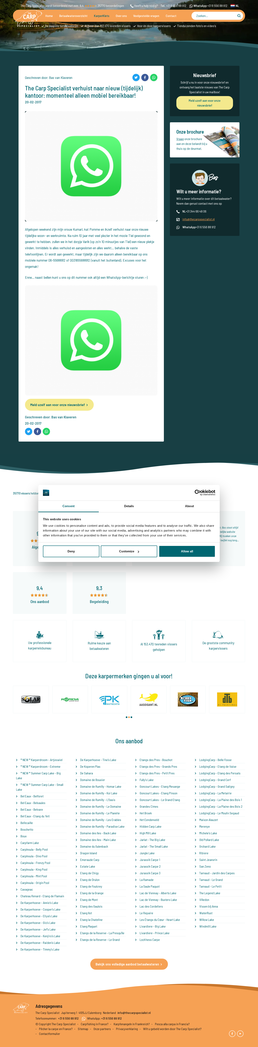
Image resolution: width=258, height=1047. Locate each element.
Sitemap (83, 1029)
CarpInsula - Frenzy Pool (35, 863)
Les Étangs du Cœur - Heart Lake (160, 919)
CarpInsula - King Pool (34, 869)
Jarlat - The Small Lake (154, 846)
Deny (71, 551)
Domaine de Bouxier (92, 780)
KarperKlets (101, 16)
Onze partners (102, 1029)
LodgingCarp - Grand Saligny (217, 786)
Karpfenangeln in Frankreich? (132, 1024)
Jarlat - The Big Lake (152, 840)
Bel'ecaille (27, 823)
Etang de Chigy (89, 873)
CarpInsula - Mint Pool (34, 876)
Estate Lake (87, 866)
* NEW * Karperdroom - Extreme (40, 766)
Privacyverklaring (127, 1029)
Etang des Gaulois (91, 906)
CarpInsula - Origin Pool (35, 883)
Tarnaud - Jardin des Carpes (217, 873)
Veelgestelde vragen (146, 16)
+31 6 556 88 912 (176, 5)
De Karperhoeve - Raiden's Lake (40, 942)
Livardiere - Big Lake (153, 926)
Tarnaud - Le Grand (211, 880)
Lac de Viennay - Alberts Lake (158, 893)
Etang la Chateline (91, 919)
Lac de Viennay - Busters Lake (158, 899)
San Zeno (205, 866)
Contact (171, 16)
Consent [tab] (68, 506)
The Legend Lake (209, 893)
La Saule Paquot (150, 886)
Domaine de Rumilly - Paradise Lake (102, 826)
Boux (24, 836)
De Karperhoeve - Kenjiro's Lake (40, 936)
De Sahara (86, 773)
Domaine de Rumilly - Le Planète (100, 813)
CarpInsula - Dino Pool (34, 856)
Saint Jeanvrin (208, 860)
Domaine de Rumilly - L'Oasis (97, 800)
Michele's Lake (208, 833)
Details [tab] (129, 506)
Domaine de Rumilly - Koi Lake (98, 793)
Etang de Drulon (90, 880)
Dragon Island (88, 853)
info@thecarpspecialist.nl (198, 219)
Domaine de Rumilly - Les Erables (100, 820)
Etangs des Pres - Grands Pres (158, 766)
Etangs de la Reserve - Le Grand (100, 939)
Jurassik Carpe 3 (150, 873)
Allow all (187, 551)
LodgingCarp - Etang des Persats (219, 773)
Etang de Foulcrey (91, 886)
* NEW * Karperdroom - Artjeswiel (41, 760)
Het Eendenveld (149, 820)
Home (49, 16)
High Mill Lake (148, 833)
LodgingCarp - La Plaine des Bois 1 (220, 800)
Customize (126, 551)
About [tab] (189, 506)
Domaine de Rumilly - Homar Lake (100, 786)
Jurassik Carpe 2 (150, 866)
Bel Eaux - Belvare (32, 809)
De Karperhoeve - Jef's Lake (38, 929)
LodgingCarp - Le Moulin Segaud (219, 813)
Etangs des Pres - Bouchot (156, 760)
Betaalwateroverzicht (73, 16)
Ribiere (203, 853)
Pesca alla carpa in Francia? (172, 1024)
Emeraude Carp (89, 860)
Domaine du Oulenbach (94, 846)
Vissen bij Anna (208, 906)
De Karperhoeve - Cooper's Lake (40, 909)
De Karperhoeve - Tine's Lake (98, 760)
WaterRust (205, 913)
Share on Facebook (145, 77)
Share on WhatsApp (153, 77)
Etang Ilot (86, 913)
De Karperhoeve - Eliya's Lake (39, 916)
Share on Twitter (136, 77)
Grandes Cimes (149, 806)
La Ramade (147, 880)
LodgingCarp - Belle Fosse (215, 760)
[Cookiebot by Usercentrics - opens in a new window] (197, 493)
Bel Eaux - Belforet (32, 796)
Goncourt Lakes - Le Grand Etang (160, 800)
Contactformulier (49, 1033)
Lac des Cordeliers (151, 906)
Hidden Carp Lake (150, 826)
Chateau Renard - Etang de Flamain (42, 896)
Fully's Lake (147, 780)
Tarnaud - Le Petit (210, 886)
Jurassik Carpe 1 (150, 860)
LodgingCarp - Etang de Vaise (217, 766)
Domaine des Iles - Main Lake (98, 840)
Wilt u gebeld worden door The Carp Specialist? (172, 1029)
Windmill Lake (207, 926)
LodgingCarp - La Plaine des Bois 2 (220, 806)
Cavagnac (27, 889)
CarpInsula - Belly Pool (34, 849)
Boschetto (27, 829)
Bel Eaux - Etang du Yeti (35, 816)
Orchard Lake (207, 846)
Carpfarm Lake (30, 843)
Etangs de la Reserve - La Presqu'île (102, 933)
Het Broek (146, 813)
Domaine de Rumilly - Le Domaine (100, 806)
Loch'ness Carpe (150, 939)
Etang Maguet (88, 926)
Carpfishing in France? (94, 1024)
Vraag (180, 139)
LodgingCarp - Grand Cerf (215, 780)
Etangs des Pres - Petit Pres (157, 773)
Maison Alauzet (208, 820)
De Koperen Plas (90, 766)
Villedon (204, 899)
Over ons (121, 16)
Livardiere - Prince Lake (155, 933)
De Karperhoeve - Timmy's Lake (40, 949)
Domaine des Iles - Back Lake (98, 833)
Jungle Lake (147, 853)
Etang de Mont (89, 899)
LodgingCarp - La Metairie (215, 793)
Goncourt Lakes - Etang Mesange (160, 786)
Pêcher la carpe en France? (56, 1029)
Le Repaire (146, 913)
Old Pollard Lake (209, 840)
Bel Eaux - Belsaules (33, 803)
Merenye (204, 826)
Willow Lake (206, 919)
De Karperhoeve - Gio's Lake (38, 923)
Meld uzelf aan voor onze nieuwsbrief (57, 404)
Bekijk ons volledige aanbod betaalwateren (127, 964)
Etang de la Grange (92, 893)
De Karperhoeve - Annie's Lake (39, 903)
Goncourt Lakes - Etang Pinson (158, 793)
